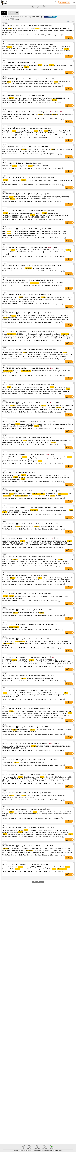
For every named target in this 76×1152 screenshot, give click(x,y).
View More (38, 882)
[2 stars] (17, 17)
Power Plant (21, 265)
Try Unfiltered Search (50, 16)
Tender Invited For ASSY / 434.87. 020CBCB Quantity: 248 (23, 762)
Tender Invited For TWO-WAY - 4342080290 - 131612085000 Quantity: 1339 (28, 678)
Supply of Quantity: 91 (14, 627)
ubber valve (35, 16)
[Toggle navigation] (73, 2)
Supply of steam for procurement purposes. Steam (23, 612)
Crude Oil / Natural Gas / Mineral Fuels (22, 112)
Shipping (20, 163)
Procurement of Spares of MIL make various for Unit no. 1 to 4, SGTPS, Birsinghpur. (32, 283)
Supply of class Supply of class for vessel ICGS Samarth (25, 166)
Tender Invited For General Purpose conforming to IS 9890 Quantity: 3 (27, 268)
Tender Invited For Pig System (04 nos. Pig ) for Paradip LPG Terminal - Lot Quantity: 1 (33, 526)
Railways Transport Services (22, 44)
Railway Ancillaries (22, 25)
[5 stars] (22, 17)
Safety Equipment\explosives (22, 760)
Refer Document (12, 35)
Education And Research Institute (22, 507)
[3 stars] (18, 17)
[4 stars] (20, 17)
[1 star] (15, 17)
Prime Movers (22, 675)
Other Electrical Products (22, 491)
